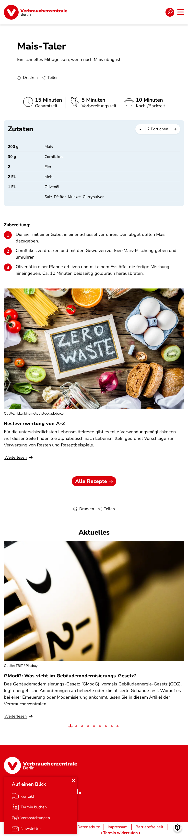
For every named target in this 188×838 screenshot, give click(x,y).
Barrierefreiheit (149, 827)
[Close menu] (73, 781)
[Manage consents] (177, 827)
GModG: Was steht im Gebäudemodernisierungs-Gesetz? (70, 675)
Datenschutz (88, 827)
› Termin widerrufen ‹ (120, 833)
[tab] (70, 726)
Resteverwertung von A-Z (34, 423)
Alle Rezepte (91, 481)
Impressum (118, 827)
